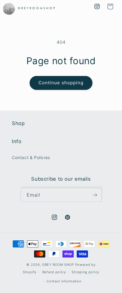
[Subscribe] (94, 195)
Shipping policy (85, 272)
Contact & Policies (31, 157)
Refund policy (54, 272)
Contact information (63, 281)
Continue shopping (61, 82)
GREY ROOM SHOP (58, 265)
